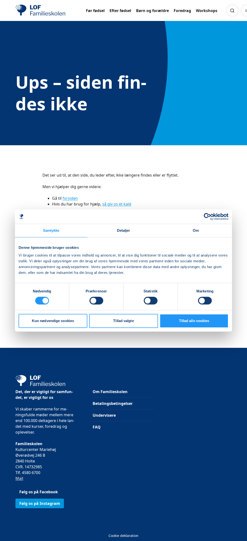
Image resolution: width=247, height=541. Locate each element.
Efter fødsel (120, 10)
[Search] (232, 10)
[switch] (96, 300)
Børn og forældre (152, 10)
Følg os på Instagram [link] (39, 503)
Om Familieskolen (110, 391)
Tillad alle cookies (194, 321)
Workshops (206, 10)
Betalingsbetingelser (113, 403)
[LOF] (50, 10)
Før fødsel (95, 10)
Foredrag (182, 10)
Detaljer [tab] (123, 230)
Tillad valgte (123, 321)
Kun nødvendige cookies (53, 321)
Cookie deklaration (123, 535)
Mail (19, 478)
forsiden (70, 198)
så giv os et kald (116, 204)
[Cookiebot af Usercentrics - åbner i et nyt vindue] (207, 216)
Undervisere (104, 415)
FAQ (97, 427)
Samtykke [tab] (51, 230)
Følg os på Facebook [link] (38, 492)
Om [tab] (196, 230)
